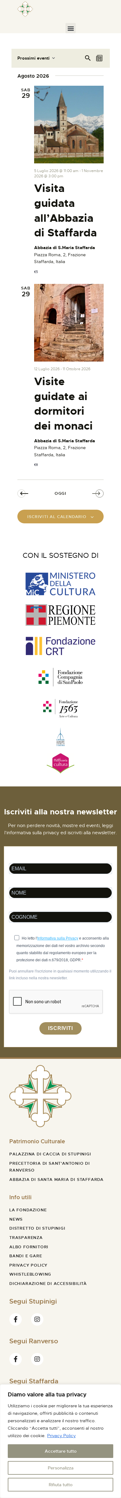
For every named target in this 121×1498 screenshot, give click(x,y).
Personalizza (61, 1468)
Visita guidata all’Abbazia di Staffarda (65, 210)
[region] (60, 1441)
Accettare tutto (61, 1451)
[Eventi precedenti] (23, 493)
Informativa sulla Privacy (57, 938)
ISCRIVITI (60, 1028)
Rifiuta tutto (61, 1484)
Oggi (60, 493)
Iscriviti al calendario (56, 516)
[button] (70, 28)
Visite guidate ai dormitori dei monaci (63, 404)
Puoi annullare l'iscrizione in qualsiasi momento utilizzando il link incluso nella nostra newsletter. (60, 974)
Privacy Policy (61, 1435)
